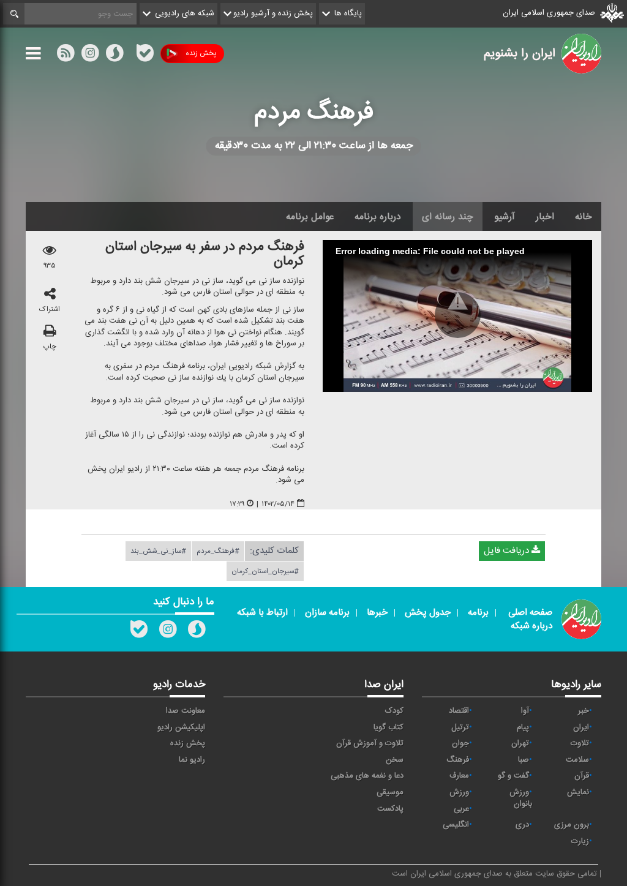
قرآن (581, 776)
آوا (525, 711)
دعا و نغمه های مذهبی (367, 776)
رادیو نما (192, 760)
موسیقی (390, 792)
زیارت (580, 841)
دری (522, 825)
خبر (583, 711)
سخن (395, 760)
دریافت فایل (507, 550)
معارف (459, 776)
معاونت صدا (185, 711)
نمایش (578, 792)
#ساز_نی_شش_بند (158, 551)
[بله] (145, 55)
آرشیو (504, 217)
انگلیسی (456, 825)
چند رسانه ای (447, 217)
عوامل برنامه (310, 217)
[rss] (65, 55)
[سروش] (114, 55)
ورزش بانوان (520, 798)
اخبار (545, 217)
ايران (581, 727)
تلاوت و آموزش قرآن (370, 743)
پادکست (390, 809)
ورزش (459, 792)
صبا (523, 760)
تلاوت (580, 743)
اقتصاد (459, 711)
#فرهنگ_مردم (218, 551)
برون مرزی (571, 825)
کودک (394, 711)
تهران (520, 743)
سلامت (577, 760)
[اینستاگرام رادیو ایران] (168, 632)
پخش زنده (201, 53)
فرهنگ (457, 760)
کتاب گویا (389, 727)
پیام (523, 727)
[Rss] (130, 53)
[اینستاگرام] (90, 55)
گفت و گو (513, 776)
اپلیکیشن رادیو (181, 727)
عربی (461, 809)
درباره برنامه (378, 217)
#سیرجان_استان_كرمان (265, 571)
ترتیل (460, 727)
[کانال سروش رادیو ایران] (197, 632)
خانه (583, 217)
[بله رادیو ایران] (139, 632)
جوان (460, 743)
